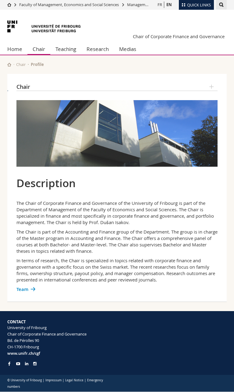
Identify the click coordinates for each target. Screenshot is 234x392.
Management (139, 4)
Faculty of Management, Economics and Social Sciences (69, 4)
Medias (127, 49)
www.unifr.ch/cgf (23, 353)
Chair (39, 49)
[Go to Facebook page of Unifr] (9, 363)
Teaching (65, 49)
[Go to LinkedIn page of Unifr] (26, 364)
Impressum (53, 380)
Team (22, 289)
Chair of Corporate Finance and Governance (179, 36)
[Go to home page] (9, 4)
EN (169, 4)
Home (14, 49)
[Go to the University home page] (43, 26)
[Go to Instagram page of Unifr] (35, 364)
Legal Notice (74, 380)
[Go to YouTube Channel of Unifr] (18, 364)
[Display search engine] (221, 4)
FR (160, 4)
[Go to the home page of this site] (9, 64)
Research (98, 49)
